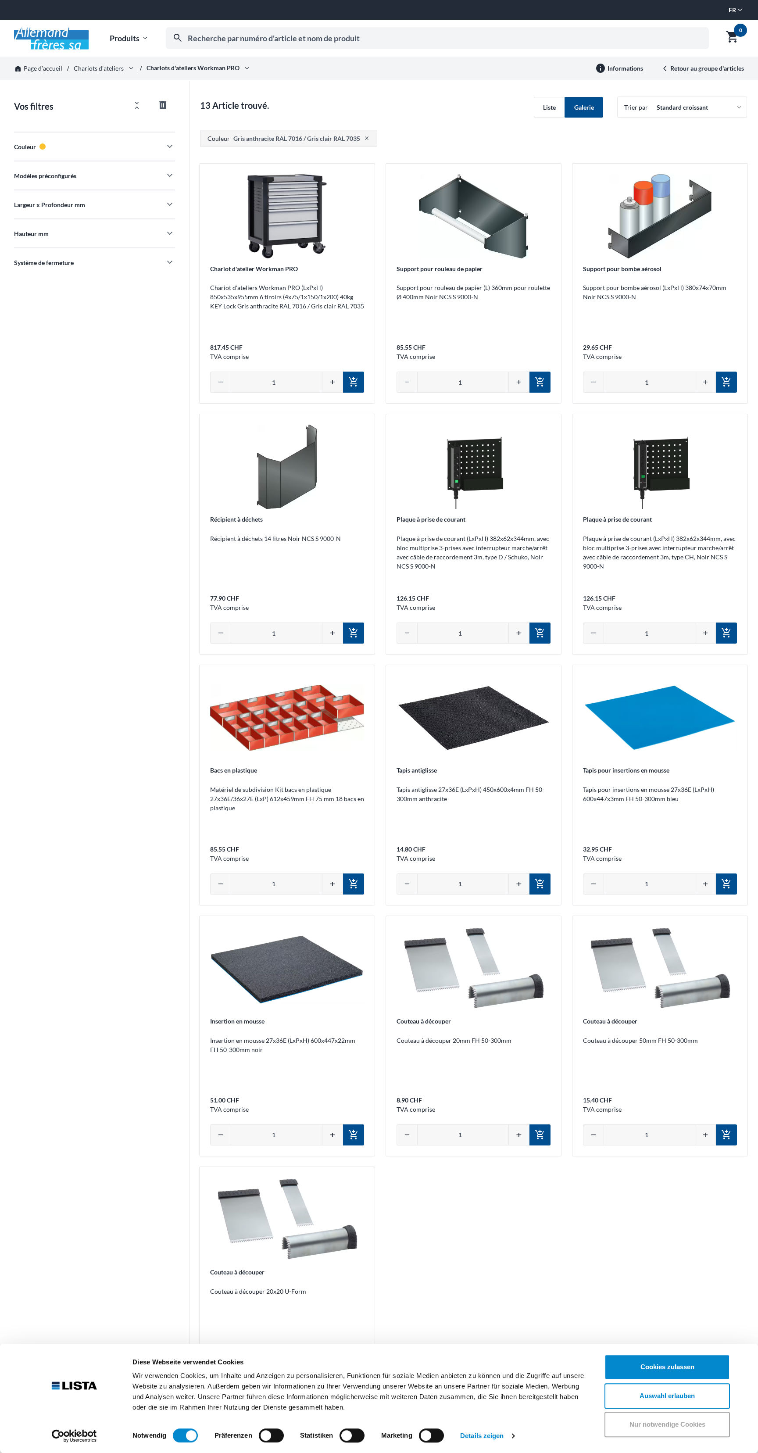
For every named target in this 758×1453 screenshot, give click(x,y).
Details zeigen (482, 1435)
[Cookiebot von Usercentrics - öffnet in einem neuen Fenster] (74, 1435)
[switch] (271, 1435)
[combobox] (437, 38)
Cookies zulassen (667, 1367)
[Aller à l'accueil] (51, 38)
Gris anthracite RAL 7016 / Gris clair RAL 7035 (283, 138)
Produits (129, 38)
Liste (549, 107)
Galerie (584, 107)
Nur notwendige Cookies (667, 1424)
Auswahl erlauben (667, 1395)
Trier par (636, 107)
